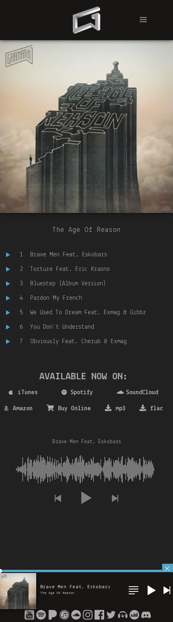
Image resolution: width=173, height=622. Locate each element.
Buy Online (74, 408)
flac (156, 408)
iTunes (28, 392)
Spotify (81, 392)
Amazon (23, 408)
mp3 (120, 408)
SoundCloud (142, 392)
